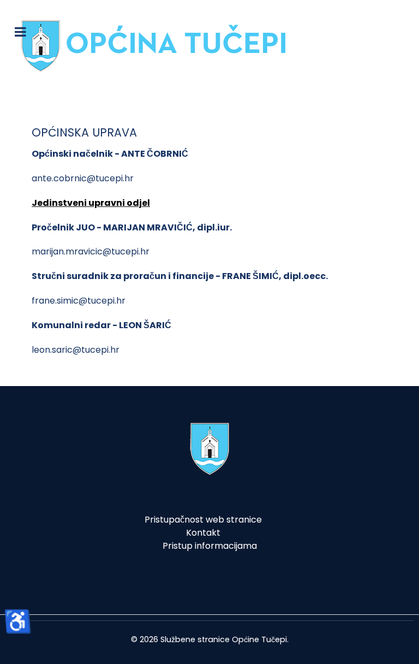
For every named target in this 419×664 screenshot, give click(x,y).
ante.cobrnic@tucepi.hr (83, 178)
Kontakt (203, 532)
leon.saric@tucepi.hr (75, 349)
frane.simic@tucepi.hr (78, 300)
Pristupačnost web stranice (203, 519)
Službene (177, 639)
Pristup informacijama (210, 546)
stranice (213, 639)
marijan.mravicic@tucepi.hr (90, 251)
